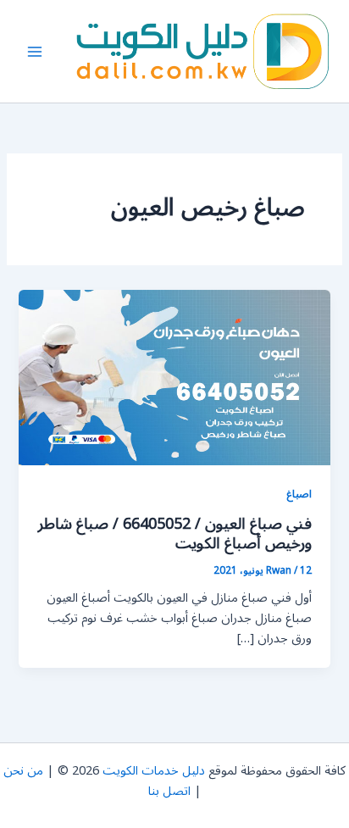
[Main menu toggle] (35, 51)
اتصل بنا (169, 791)
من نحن (23, 771)
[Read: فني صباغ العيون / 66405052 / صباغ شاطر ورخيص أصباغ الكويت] (174, 377)
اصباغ (299, 493)
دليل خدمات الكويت (153, 771)
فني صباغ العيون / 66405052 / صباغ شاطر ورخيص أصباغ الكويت (175, 534)
